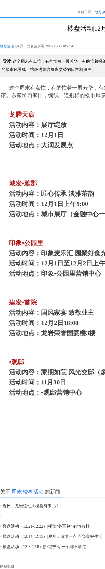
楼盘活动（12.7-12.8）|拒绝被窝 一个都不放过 (44, 547)
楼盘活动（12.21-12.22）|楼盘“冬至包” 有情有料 (46, 526)
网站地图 (7, 566)
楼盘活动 (33, 492)
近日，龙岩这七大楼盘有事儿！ (31, 506)
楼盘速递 (7, 46)
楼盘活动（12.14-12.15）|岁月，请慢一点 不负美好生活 (52, 536)
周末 (16, 492)
